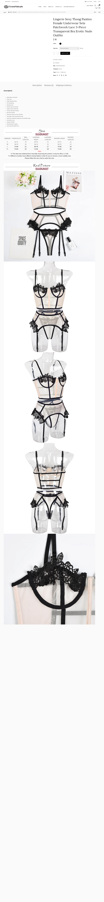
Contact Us (58, 7)
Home (95, 1)
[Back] (5, 12)
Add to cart (65, 53)
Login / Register (90, 5)
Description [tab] (37, 85)
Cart (99, 1)
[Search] (95, 5)
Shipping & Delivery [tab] (64, 85)
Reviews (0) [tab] (48, 85)
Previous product (95, 12)
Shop (44, 7)
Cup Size (55, 48)
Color (54, 43)
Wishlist (99, 5)
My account (89, 1)
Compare (57, 63)
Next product (99, 12)
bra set (58, 72)
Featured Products (69, 7)
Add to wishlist (58, 60)
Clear (82, 48)
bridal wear (63, 72)
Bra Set (14, 12)
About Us (50, 7)
